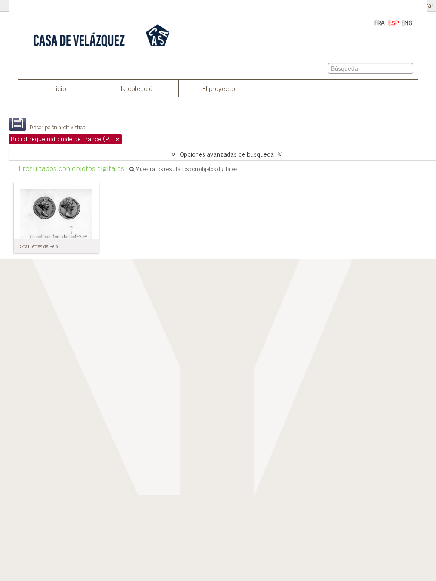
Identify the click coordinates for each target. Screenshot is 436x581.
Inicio (58, 89)
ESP (393, 23)
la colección (138, 89)
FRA (379, 23)
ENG (407, 23)
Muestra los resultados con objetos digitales (185, 169)
